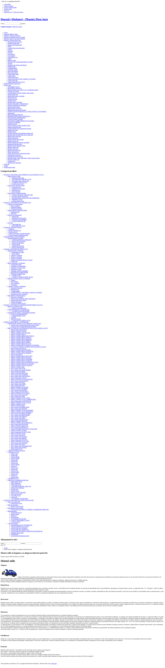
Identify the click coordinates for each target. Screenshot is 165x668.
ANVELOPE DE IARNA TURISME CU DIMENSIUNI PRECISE (30, 509)
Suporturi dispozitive (16, 209)
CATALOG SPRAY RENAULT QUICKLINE (24, 429)
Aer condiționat (15, 283)
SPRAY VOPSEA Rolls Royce (19, 426)
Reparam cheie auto (13, 149)
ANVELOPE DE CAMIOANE (20, 529)
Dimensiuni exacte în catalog (15, 508)
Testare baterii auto (13, 94)
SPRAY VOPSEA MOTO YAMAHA (21, 360)
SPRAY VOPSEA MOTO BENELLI (21, 339)
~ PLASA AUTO (12, 232)
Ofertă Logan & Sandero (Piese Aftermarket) (23, 298)
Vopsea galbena (15, 464)
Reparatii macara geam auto (15, 156)
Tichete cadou (8, 9)
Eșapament (14, 285)
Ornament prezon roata (17, 533)
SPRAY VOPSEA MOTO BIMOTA (21, 340)
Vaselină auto (14, 489)
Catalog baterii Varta (13, 74)
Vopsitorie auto (12, 100)
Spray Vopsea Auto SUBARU (19, 443)
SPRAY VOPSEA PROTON (19, 421)
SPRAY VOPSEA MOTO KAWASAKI (22, 351)
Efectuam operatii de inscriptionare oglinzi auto (20, 133)
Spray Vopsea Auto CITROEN (19, 374)
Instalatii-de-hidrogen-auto (15, 144)
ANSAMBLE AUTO (14, 87)
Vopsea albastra (15, 457)
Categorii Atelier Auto (14, 43)
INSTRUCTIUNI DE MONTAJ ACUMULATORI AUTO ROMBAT (27, 111)
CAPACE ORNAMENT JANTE (20, 520)
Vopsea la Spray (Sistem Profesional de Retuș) (23, 326)
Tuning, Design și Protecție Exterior (17, 210)
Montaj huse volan (13, 130)
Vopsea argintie (15, 458)
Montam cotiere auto (13, 147)
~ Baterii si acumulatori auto (18, 308)
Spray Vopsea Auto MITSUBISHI (20, 415)
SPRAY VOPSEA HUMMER (19, 388)
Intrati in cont (7, 12)
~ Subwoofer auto (16, 187)
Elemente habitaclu (16, 207)
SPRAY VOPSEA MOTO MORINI (21, 353)
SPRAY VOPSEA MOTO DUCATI (21, 343)
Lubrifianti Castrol (13, 69)
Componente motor (16, 264)
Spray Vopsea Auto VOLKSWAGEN (21, 446)
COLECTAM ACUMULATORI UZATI (19, 125)
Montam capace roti (13, 141)
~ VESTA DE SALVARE (18, 241)
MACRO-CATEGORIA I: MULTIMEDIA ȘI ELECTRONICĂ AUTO (24, 174)
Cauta (2, 23)
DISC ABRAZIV (16, 483)
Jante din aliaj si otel (16, 503)
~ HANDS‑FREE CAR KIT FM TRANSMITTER (25, 198)
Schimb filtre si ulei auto (14, 155)
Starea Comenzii (8, 6)
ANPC (9, 46)
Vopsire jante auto (12, 99)
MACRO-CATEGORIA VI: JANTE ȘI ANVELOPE (19, 500)
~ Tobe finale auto (16, 224)
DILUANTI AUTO (16, 494)
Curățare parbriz (15, 291)
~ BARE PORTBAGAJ (14, 230)
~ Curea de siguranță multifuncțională (18, 235)
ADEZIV (13, 317)
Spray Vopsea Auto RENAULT (19, 427)
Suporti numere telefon (14, 107)
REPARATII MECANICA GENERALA (19, 116)
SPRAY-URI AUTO (16, 449)
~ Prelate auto (14, 216)
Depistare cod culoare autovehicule (17, 65)
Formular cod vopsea (13, 91)
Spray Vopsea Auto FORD (18, 384)
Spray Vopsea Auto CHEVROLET (20, 376)
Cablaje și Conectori (16, 255)
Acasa (5, 548)
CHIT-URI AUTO (16, 484)
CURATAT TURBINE (14, 122)
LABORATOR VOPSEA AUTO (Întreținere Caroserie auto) (24, 323)
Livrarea (10, 52)
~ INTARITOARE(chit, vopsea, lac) (21, 486)
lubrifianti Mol (11, 66)
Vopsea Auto (14, 453)
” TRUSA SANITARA (17, 243)
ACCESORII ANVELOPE (18, 519)
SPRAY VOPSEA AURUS (18, 331)
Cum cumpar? (11, 55)
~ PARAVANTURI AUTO (18, 218)
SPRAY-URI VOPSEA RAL (19, 329)
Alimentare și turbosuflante (18, 266)
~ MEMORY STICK (17, 199)
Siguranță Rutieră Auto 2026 (15, 238)
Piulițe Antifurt (15, 514)
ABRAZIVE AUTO (16, 481)
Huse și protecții (15, 205)
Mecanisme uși (15, 289)
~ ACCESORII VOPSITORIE (19, 498)
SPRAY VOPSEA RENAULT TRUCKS (22, 364)
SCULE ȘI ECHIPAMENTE (19, 314)
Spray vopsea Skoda (16, 354)
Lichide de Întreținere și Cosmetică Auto (18, 309)
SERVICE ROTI (12, 124)
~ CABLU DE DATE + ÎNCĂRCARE (22, 195)
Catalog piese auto (13, 80)
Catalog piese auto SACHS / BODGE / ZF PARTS (22, 79)
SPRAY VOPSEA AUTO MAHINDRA (22, 410)
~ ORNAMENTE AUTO (18, 226)
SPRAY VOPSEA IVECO (18, 334)
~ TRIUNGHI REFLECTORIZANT (21, 240)
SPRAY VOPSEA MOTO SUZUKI (21, 357)
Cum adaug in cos (12, 57)
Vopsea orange (15, 472)
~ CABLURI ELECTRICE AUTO (20, 320)
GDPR (9, 59)
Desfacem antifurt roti (13, 159)
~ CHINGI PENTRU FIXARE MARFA (19, 233)
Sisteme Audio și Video (14, 176)
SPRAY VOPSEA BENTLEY (19, 373)
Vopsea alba (14, 455)
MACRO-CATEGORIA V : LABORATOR (16, 322)
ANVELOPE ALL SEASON (19, 528)
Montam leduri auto (13, 138)
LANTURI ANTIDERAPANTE (20, 536)
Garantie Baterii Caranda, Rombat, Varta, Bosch (21, 93)
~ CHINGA (11, 229)
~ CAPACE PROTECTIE (18, 221)
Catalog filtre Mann (13, 77)
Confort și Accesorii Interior (15, 204)
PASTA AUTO (15, 491)
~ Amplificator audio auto (18, 188)
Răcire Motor (14, 281)
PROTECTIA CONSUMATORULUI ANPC (20, 62)
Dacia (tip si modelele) (17, 297)
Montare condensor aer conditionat (17, 105)
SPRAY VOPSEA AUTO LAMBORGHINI (23, 399)
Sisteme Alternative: (16, 302)
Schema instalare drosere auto (16, 139)
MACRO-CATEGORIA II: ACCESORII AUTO (17, 202)
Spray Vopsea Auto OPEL (18, 418)
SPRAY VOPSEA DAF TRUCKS (20, 333)
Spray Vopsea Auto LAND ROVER (21, 401)
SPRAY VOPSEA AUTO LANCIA (21, 402)
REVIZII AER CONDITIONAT (17, 118)
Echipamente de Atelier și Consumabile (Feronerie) (21, 312)
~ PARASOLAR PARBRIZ (19, 219)
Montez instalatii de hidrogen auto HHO (18, 142)
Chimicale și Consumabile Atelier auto (18, 480)
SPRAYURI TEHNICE (17, 488)
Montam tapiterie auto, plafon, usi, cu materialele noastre (23, 90)
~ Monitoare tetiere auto (17, 178)
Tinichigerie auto (12, 97)
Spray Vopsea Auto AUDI (18, 368)
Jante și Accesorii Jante (14, 502)
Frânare (13, 280)
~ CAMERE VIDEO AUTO (19, 182)
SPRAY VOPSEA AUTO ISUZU (20, 393)
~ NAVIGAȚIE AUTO (17, 184)
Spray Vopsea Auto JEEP (18, 396)
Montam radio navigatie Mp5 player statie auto (20, 135)
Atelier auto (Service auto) (15, 42)
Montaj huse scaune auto (14, 136)
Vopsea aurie (14, 460)
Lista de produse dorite (10, 7)
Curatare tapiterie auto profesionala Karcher (19, 128)
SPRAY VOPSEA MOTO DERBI (20, 342)
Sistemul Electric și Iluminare (15, 250)
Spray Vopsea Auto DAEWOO (19, 381)
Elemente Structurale (16, 288)
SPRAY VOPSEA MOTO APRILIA (21, 337)
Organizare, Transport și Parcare (13, 227)
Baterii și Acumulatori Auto (15, 306)
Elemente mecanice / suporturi (19, 294)
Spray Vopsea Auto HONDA (19, 390)
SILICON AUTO (16, 319)
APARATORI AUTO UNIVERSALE (21, 525)
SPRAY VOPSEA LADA (18, 404)
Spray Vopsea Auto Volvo (18, 444)
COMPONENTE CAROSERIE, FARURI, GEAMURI (26, 292)
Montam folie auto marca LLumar (17, 110)
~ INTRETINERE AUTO (18, 316)
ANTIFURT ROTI (16, 512)
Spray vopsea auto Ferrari (18, 382)
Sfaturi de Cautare (17, 26)
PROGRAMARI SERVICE (15, 114)
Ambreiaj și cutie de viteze (18, 267)
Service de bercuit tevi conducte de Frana (19, 153)
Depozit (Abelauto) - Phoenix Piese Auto (24, 19)
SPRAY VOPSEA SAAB (18, 433)
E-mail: (23, 543)
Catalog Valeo (11, 76)
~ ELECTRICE (15, 254)
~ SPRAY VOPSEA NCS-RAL (16, 450)
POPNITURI (14, 534)
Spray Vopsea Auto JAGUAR (19, 395)
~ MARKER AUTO (13, 478)
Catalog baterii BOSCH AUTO (16, 82)
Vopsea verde (14, 477)
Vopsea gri (14, 466)
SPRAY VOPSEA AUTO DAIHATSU (22, 379)
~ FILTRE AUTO (16, 275)
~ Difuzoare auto (15, 190)
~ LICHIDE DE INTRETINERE (20, 311)
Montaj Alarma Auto (13, 152)
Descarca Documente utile (15, 45)
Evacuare (10, 222)
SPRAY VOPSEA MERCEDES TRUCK (22, 336)
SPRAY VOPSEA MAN (18, 405)
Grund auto (14, 497)
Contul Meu (7, 4)
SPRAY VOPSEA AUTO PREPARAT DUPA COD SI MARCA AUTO (28, 328)
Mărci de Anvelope (13, 505)
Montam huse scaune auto (15, 108)
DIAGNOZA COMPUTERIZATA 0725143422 (21, 121)
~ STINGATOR (15, 244)
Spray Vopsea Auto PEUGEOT (19, 419)
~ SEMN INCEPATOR (17, 246)
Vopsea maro (14, 467)
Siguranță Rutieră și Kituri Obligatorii (14, 236)
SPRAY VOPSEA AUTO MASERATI (22, 412)
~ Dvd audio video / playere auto (20, 181)
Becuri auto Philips (13, 71)
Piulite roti (14, 516)
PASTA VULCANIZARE (18, 492)
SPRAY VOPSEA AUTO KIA (19, 387)
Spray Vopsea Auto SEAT (18, 435)
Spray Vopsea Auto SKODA (19, 447)
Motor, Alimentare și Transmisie (16, 263)
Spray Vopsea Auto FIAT (18, 385)
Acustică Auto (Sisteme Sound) (16, 185)
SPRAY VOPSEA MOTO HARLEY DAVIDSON (25, 345)
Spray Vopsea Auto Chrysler (18, 378)
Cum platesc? (11, 54)
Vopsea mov (14, 469)
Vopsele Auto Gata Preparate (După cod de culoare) (25, 325)
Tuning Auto (11, 113)
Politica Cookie (12, 60)
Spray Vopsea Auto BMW (18, 371)
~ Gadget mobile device (17, 201)
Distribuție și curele (16, 269)
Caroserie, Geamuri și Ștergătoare (17, 286)
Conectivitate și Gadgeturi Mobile (17, 193)
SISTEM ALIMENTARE (18, 274)
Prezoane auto (15, 517)
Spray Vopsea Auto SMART (19, 438)
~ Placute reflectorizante (17, 247)
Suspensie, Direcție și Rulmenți (19, 271)
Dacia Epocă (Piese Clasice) (18, 300)
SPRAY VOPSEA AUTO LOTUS (20, 398)
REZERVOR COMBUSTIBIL (19, 272)
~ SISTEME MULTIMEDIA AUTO (21, 179)
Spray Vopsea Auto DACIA (18, 348)
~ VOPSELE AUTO (13, 452)
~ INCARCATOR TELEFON (19, 196)
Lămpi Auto (14, 261)
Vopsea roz (14, 475)
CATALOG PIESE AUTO (18, 303)
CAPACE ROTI (15, 522)
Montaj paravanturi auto (14, 150)
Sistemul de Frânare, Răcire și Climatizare (19, 278)
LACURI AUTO (15, 495)
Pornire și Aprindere (16, 257)
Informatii (10, 51)
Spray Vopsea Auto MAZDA (19, 409)
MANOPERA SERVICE (14, 88)
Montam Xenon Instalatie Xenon (16, 145)
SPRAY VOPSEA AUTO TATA (20, 441)
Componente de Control (17, 252)
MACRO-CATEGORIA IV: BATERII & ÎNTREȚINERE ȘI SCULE (23, 305)
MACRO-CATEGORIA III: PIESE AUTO (16, 249)
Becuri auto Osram (13, 73)
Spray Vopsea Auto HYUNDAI (19, 391)
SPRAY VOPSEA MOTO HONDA (21, 350)
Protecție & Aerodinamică (15, 215)
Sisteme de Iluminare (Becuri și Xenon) (21, 260)
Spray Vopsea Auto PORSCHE (19, 424)
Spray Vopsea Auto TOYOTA (19, 440)
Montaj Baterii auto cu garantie (16, 96)
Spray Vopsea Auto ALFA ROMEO (21, 370)
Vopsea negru (14, 471)
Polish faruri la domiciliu (14, 162)
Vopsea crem (14, 463)
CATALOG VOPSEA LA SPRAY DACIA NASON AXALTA (28, 347)
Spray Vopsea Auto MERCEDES (20, 407)
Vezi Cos (6, 10)
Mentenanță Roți (12, 511)
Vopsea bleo (14, 461)
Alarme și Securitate (16, 258)
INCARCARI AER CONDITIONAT (18, 104)
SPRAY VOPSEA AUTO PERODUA (21, 422)
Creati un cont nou (18, 12)
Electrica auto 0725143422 (15, 102)
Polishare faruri (12, 131)
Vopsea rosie (14, 474)
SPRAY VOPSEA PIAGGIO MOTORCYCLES (24, 362)
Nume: (2, 543)
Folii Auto (13, 213)
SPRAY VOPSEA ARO (17, 367)
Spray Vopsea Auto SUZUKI (19, 436)
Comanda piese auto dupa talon (16, 48)
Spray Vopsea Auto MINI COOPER (21, 413)
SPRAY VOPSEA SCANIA (19, 430)
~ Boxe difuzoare (15, 191)
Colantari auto (11, 161)
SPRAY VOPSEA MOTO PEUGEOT (21, 356)
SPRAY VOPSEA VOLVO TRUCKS (21, 365)
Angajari (10, 63)
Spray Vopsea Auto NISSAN (19, 416)
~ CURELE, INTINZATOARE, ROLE (22, 277)
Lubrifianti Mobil (12, 68)
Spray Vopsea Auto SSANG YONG (21, 432)
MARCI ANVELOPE (17, 506)
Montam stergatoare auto (14, 127)
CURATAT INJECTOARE (15, 119)
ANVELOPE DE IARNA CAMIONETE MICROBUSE (27, 531)
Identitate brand (15, 212)
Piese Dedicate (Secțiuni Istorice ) (17, 295)
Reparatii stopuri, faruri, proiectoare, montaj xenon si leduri (24, 158)
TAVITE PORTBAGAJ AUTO (19, 526)
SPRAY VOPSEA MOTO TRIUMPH (21, 359)
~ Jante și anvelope (13, 523)
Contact (10, 49)
